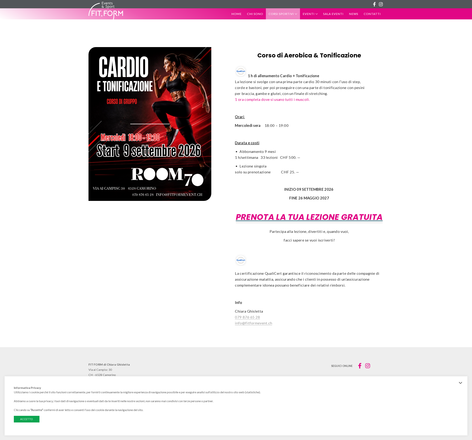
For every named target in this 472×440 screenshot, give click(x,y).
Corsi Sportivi (281, 14)
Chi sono (255, 14)
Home (236, 14)
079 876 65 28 (247, 317)
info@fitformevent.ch (253, 323)
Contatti (372, 14)
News (353, 14)
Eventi (309, 14)
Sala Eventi (333, 14)
